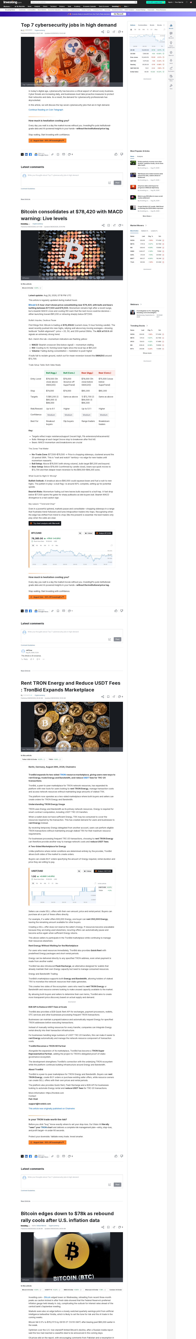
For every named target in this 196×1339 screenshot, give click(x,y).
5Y (52, 545)
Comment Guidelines (28, 189)
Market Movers (137, 225)
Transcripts (150, 10)
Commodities (32, 10)
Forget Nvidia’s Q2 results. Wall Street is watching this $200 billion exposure (150, 207)
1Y (48, 545)
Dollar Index (134, 72)
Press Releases (161, 10)
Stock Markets (42, 10)
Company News (98, 10)
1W (37, 545)
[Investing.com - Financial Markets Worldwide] (13, 2)
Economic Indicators (54, 10)
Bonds (152, 25)
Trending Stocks (137, 326)
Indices (132, 25)
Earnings (107, 10)
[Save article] (108, 31)
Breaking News (10, 10)
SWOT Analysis (129, 10)
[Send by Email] (63, 154)
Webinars (134, 304)
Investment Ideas (117, 10)
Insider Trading (86, 10)
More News (147, 216)
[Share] (102, 31)
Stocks (159, 25)
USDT (86, 778)
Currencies (22, 10)
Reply (26, 659)
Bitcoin (32, 305)
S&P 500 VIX (134, 68)
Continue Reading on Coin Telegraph (46, 110)
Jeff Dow (29, 650)
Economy (65, 10)
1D (33, 545)
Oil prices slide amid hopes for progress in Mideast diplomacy (148, 187)
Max (57, 545)
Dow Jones (134, 57)
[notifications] (186, 2)
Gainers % (144, 231)
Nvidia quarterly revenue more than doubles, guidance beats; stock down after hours (150, 163)
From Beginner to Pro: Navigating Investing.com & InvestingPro (148, 311)
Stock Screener (104, 6)
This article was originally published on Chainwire (52, 1108)
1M (41, 545)
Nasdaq (133, 64)
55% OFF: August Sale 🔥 (156, 2)
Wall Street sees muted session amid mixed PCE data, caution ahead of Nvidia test (150, 175)
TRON (63, 774)
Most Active (134, 231)
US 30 (132, 50)
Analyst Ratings (141, 10)
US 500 (132, 53)
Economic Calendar (89, 6)
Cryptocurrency (75, 10)
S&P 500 (133, 61)
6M (45, 545)
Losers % (154, 231)
